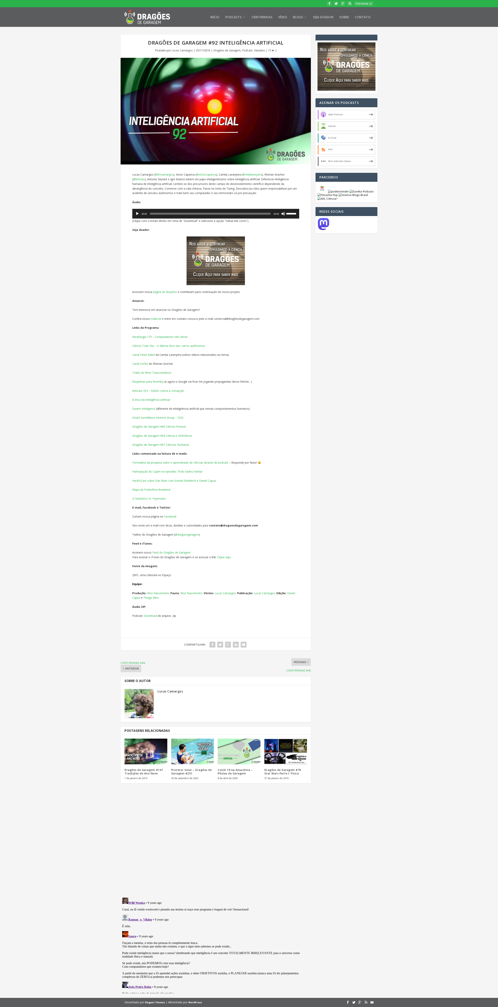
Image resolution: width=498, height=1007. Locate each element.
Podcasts (233, 17)
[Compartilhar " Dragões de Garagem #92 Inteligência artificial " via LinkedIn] (236, 644)
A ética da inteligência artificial (151, 400)
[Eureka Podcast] (362, 191)
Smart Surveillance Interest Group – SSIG (157, 417)
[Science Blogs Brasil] (353, 195)
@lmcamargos (164, 174)
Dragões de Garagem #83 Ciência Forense (159, 426)
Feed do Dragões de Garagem (171, 552)
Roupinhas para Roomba (148, 381)
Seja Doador (323, 17)
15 (270, 50)
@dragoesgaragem (187, 534)
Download (150, 616)
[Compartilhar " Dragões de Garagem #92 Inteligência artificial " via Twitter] (220, 644)
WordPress (195, 1002)
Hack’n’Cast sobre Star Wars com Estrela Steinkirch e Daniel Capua (174, 480)
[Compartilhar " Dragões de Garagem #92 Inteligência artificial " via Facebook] (212, 644)
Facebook (170, 516)
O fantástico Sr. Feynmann (149, 498)
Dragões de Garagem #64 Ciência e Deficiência (162, 436)
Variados (259, 50)
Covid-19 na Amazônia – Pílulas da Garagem (235, 771)
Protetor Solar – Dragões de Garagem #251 (191, 771)
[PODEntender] (338, 191)
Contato (363, 17)
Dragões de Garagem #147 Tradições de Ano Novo (143, 771)
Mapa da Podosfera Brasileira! (151, 489)
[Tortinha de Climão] (322, 191)
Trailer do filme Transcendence (151, 372)
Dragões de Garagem (227, 50)
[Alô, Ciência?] (327, 198)
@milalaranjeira (252, 174)
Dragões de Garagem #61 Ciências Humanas (160, 444)
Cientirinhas (262, 17)
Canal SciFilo (140, 364)
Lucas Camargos (182, 50)
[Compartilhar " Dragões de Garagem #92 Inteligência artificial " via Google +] (228, 644)
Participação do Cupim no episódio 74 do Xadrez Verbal (167, 471)
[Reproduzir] (137, 214)
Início (214, 17)
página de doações (165, 292)
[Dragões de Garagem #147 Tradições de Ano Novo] (145, 751)
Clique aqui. (224, 557)
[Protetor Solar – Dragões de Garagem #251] (192, 751)
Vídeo (282, 17)
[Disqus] (216, 843)
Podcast (247, 50)
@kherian (139, 179)
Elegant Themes (155, 1002)
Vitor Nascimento (158, 593)
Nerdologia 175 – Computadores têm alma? (160, 337)
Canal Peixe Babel (143, 355)
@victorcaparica (206, 174)
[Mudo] (283, 214)
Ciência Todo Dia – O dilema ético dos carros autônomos (168, 346)
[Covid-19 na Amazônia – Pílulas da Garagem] (239, 751)
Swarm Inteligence (143, 408)
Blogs (298, 17)
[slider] (291, 213)
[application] (215, 214)
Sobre (344, 17)
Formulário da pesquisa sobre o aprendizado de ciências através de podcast (180, 462)
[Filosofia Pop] (327, 195)
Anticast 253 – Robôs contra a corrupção (158, 391)
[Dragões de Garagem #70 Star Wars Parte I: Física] (285, 751)
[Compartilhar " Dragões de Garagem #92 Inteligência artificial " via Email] (243, 644)
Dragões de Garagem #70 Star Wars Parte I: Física (282, 771)
